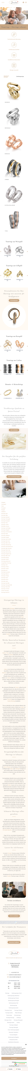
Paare (22, 617)
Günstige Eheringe (10, 1017)
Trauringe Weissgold (13, 1027)
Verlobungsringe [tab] (20, 76)
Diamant (4, 672)
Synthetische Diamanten (13, 1042)
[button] (26, 1044)
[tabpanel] (14, 157)
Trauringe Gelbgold (13, 1025)
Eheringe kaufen (10, 1022)
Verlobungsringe (13, 1005)
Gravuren (9, 699)
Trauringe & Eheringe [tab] (6, 76)
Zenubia (8, 634)
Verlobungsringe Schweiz (13, 998)
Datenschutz (9, 957)
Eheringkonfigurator (7, 830)
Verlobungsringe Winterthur (13, 995)
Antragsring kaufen (13, 1039)
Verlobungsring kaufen (13, 1007)
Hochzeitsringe (17, 1015)
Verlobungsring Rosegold (13, 1000)
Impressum (19, 957)
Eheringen (12, 608)
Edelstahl (17, 768)
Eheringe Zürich (8, 1020)
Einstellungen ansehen (14, 1065)
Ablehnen (14, 1062)
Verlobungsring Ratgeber (13, 1037)
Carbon (4, 653)
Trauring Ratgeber (13, 1034)
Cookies (14, 957)
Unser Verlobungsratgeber (13, 1029)
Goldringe (19, 1017)
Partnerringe (9, 1015)
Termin (19, 1069)
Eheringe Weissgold (18, 1020)
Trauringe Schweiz (18, 1010)
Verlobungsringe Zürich (17, 993)
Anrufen (10, 1069)
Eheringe (7, 993)
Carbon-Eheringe (11, 701)
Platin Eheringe (18, 1012)
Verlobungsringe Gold (13, 1003)
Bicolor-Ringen (7, 767)
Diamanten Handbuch (13, 1032)
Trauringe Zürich (8, 1010)
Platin (11, 768)
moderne (11, 654)
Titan (7, 653)
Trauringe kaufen (9, 1012)
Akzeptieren (14, 1058)
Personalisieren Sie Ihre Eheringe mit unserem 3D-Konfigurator (14, 293)
